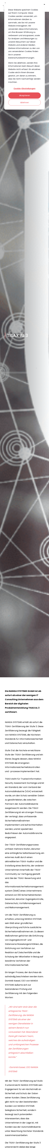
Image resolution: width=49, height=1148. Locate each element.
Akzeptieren (24, 95)
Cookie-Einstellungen (24, 88)
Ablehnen (24, 102)
